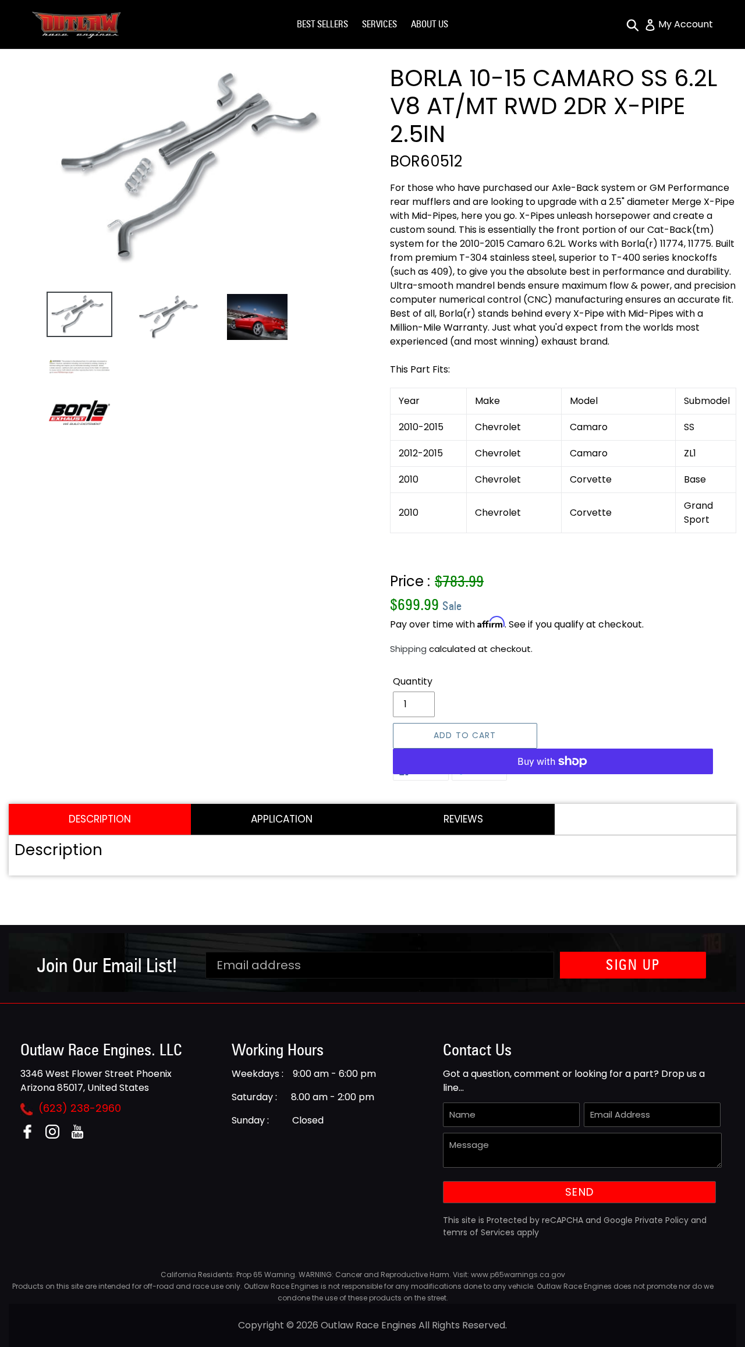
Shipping (408, 649)
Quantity (412, 681)
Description (100, 819)
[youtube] (81, 1135)
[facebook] (31, 1135)
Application (282, 819)
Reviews (463, 819)
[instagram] (56, 1135)
